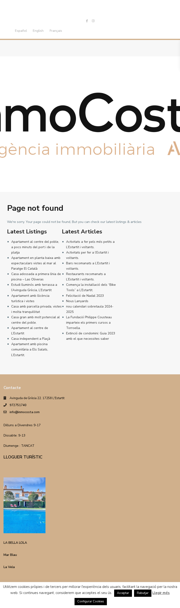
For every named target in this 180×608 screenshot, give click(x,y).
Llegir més (161, 592)
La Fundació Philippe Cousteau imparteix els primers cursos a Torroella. (89, 322)
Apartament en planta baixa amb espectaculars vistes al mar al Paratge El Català (35, 263)
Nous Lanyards (77, 301)
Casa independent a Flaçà (30, 338)
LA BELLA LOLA (15, 542)
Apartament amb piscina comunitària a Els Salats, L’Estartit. (29, 349)
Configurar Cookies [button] (90, 601)
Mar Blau (10, 555)
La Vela (9, 567)
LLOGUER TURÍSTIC (23, 457)
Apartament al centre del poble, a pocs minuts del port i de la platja (35, 247)
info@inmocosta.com (25, 412)
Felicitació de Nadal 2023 (85, 295)
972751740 (18, 405)
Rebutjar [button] (143, 593)
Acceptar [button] (123, 593)
